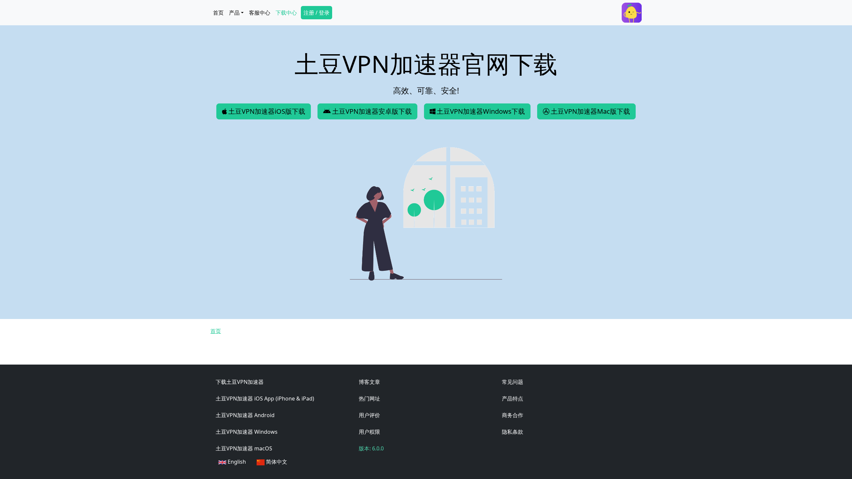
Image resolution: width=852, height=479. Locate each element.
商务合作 (512, 415)
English (236, 461)
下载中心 (286, 12)
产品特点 (512, 398)
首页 (218, 12)
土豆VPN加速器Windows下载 (481, 111)
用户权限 (369, 431)
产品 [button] (234, 12)
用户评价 (369, 415)
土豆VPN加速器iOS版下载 (266, 111)
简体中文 (276, 461)
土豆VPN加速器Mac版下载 (590, 111)
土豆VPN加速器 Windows (247, 431)
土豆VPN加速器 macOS (244, 448)
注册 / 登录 (316, 12)
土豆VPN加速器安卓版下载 (372, 111)
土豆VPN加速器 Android (245, 415)
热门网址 (369, 398)
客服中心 (259, 12)
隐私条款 (512, 431)
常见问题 (512, 382)
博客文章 (369, 382)
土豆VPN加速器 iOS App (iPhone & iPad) (265, 398)
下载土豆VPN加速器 (240, 382)
